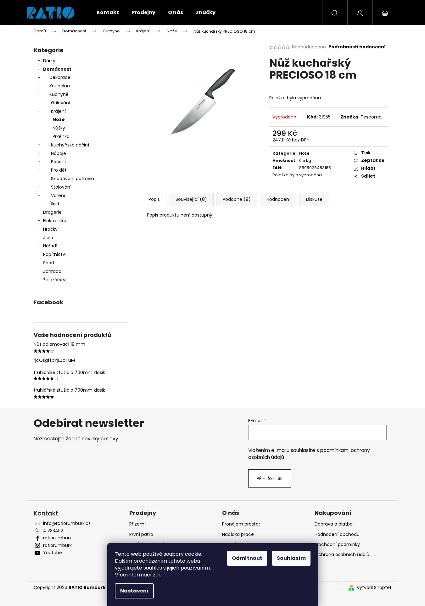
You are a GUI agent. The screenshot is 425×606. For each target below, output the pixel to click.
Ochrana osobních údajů (342, 554)
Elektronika (54, 221)
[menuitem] (107, 12)
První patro (141, 534)
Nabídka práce (238, 534)
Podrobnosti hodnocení (357, 47)
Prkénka (61, 136)
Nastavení (134, 590)
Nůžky (59, 128)
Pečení (58, 161)
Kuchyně (59, 94)
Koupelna (59, 86)
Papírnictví (54, 254)
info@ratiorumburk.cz (67, 523)
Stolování (61, 187)
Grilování (60, 103)
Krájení (58, 111)
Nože (59, 119)
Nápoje (58, 153)
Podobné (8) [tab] (237, 199)
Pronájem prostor (241, 524)
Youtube (52, 552)
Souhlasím (291, 558)
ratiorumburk (57, 538)
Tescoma (371, 117)
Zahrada (52, 271)
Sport (49, 263)
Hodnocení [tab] (278, 199)
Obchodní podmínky (337, 544)
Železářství (55, 280)
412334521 (53, 530)
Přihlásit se (269, 478)
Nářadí (50, 246)
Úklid (54, 204)
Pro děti (59, 170)
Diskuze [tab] (314, 199)
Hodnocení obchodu (337, 534)
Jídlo (48, 237)
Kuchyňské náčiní (70, 145)
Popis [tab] (154, 199)
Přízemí (137, 524)
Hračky (50, 229)
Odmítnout (247, 558)
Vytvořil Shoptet (374, 588)
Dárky (49, 61)
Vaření (58, 195)
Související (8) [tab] (191, 199)
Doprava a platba (334, 524)
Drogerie (52, 212)
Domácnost (57, 69)
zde (157, 574)
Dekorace (59, 77)
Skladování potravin (72, 178)
